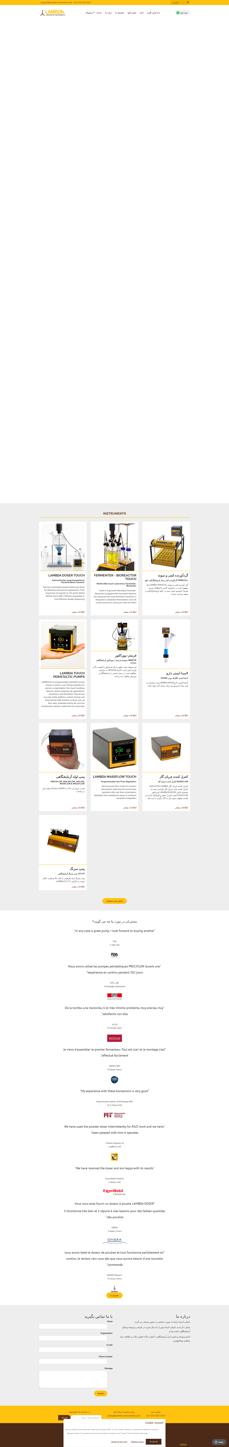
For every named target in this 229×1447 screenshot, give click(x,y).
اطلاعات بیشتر (78, 612)
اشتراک (64, 1417)
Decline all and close (119, 1442)
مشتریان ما (119, 12)
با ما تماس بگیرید (153, 12)
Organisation (107, 1333)
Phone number (106, 1356)
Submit (101, 1393)
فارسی (175, 2)
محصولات (89, 12)
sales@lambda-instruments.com (124, 1415)
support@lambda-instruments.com (56, 2)
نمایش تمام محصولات (114, 901)
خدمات (99, 12)
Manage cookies (137, 1442)
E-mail (110, 1345)
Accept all (153, 1442)
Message (109, 1368)
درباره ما (108, 12)
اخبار (142, 12)
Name (110, 1321)
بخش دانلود (131, 12)
